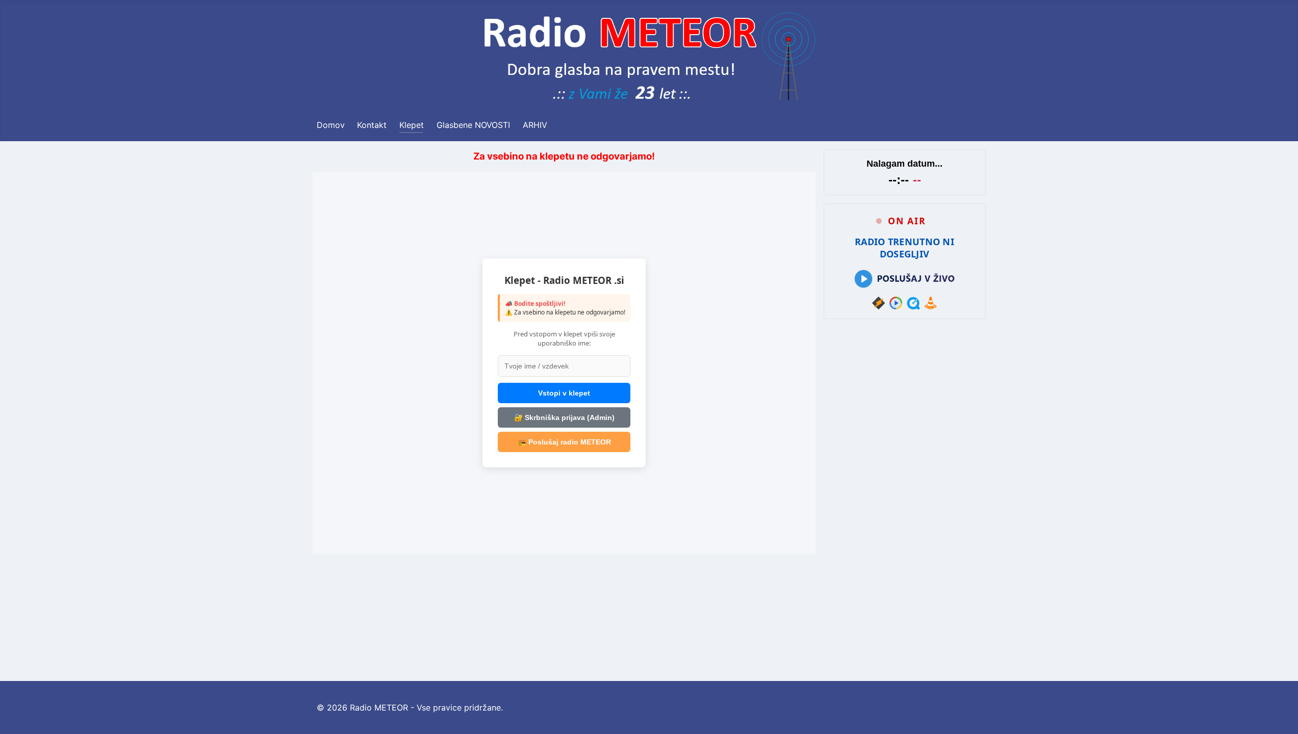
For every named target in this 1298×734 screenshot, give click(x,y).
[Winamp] (878, 303)
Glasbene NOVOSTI (473, 125)
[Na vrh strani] (1280, 715)
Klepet (411, 125)
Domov (331, 125)
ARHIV (535, 125)
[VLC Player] (930, 303)
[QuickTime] (913, 303)
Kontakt (372, 125)
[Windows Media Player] (895, 303)
